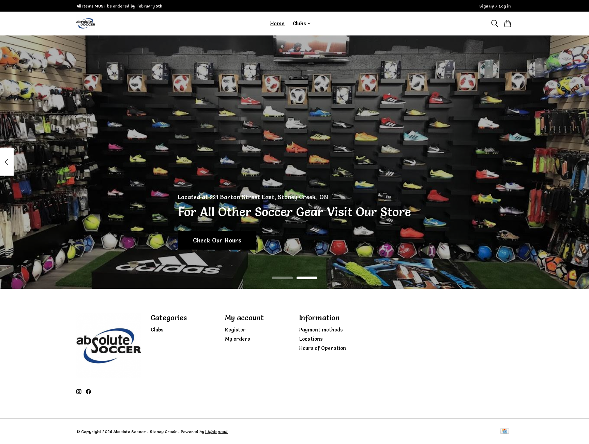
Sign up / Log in (495, 6)
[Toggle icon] (494, 23)
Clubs (157, 330)
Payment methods (321, 330)
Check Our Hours (217, 239)
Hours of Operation (322, 348)
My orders (237, 339)
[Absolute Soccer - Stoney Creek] (85, 23)
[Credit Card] (504, 431)
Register (235, 330)
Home (277, 23)
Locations (310, 339)
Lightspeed (216, 431)
